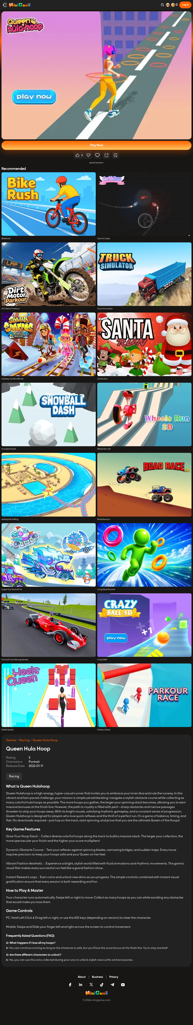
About (82, 977)
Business (97, 977)
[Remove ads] (168, 5)
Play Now (96, 145)
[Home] (19, 5)
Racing (24, 740)
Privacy (113, 977)
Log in (185, 5)
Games (11, 740)
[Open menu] (5, 5)
